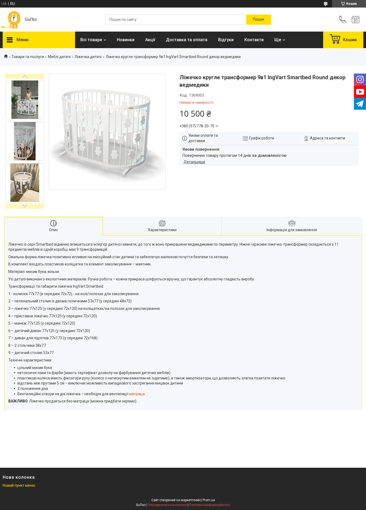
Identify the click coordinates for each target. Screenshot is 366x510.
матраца (137, 394)
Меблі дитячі (59, 57)
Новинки (126, 39)
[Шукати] (258, 19)
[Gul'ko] (11, 19)
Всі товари (91, 39)
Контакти (254, 39)
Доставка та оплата (186, 39)
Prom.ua (209, 500)
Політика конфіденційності (209, 505)
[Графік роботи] (355, 19)
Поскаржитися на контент (167, 505)
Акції (150, 39)
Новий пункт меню (19, 485)
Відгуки (226, 39)
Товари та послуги (28, 57)
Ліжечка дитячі (88, 57)
